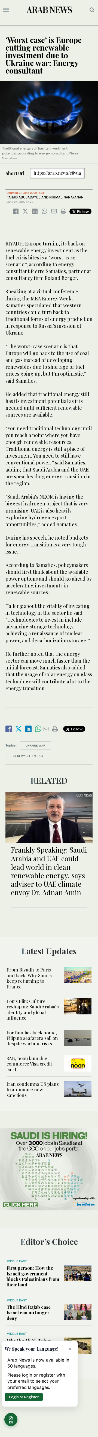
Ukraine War (35, 745)
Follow (82, 211)
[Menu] (6, 10)
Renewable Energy (28, 755)
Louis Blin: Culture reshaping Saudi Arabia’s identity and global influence (33, 1009)
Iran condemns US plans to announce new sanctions (33, 1089)
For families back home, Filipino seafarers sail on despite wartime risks (32, 1038)
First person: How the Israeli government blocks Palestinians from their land (33, 1276)
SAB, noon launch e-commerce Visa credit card (29, 1063)
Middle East (17, 1261)
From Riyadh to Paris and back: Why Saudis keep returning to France (29, 978)
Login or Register (24, 1397)
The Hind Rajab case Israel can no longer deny (29, 1312)
